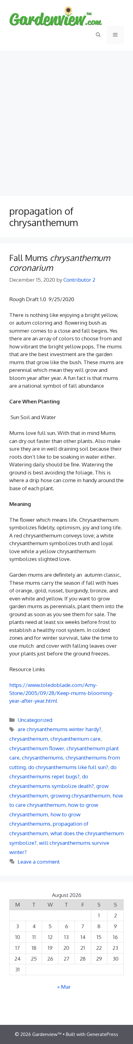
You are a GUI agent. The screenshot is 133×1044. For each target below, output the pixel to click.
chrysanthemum (28, 738)
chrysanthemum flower (36, 748)
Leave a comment (39, 861)
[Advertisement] (66, 120)
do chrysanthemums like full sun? (68, 767)
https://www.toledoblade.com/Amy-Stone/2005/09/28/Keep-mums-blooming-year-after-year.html (61, 693)
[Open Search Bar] (98, 35)
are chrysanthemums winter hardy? (59, 729)
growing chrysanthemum (80, 795)
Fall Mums (59, 262)
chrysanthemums (42, 757)
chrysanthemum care (75, 738)
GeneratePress (102, 1034)
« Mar (64, 986)
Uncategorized (35, 720)
